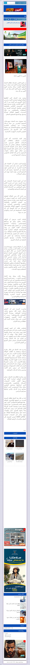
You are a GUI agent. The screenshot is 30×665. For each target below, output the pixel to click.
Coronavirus (17, 596)
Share (25, 430)
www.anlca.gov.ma (19, 402)
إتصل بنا (24, 2)
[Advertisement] (15, 481)
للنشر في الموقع (8, 634)
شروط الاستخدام (8, 636)
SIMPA (18, 417)
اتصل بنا (6, 633)
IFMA (23, 417)
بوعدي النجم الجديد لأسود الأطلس (13, 22)
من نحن (19, 2)
